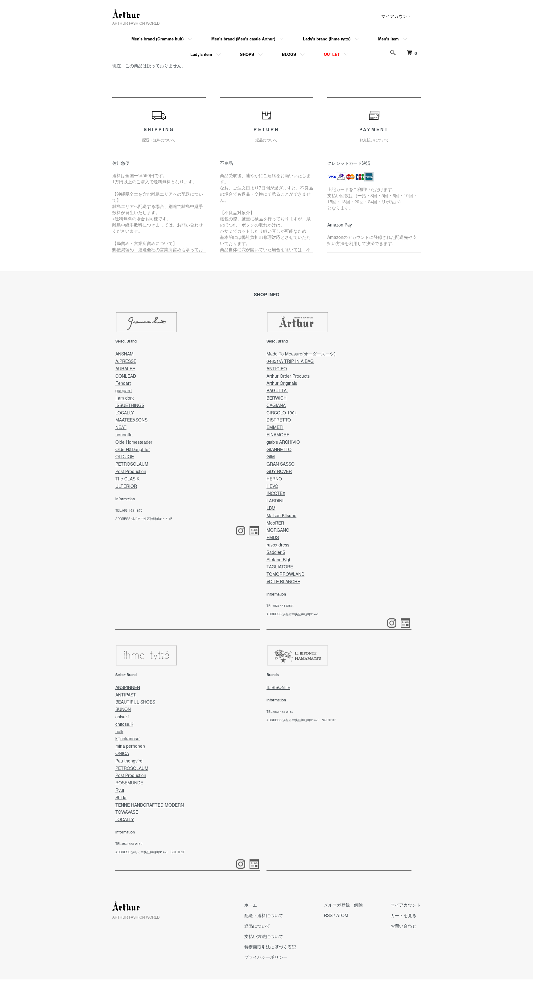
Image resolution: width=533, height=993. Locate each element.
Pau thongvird (129, 761)
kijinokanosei (127, 738)
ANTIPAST (125, 695)
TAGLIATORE (279, 566)
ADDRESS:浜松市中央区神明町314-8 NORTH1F (301, 720)
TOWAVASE (126, 812)
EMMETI (274, 427)
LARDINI (274, 500)
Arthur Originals (281, 383)
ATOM (342, 915)
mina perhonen (130, 746)
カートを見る (403, 915)
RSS (328, 915)
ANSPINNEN (127, 687)
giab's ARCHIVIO (283, 442)
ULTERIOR (126, 486)
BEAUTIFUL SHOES (135, 702)
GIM (270, 456)
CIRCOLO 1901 (281, 412)
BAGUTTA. (277, 390)
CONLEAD (125, 376)
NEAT (120, 427)
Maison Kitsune (281, 515)
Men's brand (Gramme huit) (157, 39)
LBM (270, 508)
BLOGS (289, 54)
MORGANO (277, 530)
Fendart (123, 383)
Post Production (130, 471)
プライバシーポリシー (265, 957)
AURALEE (125, 368)
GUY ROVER (279, 471)
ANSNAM (124, 354)
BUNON (123, 709)
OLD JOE (124, 456)
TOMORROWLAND (285, 574)
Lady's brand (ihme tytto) (326, 39)
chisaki (122, 716)
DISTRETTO (278, 420)
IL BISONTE (278, 687)
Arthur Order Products (288, 376)
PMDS (272, 537)
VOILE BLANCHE (283, 581)
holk (119, 731)
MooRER (275, 523)
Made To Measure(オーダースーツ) (301, 354)
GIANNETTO (278, 449)
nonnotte (124, 434)
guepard (123, 390)
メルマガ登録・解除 (343, 905)
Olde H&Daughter (132, 449)
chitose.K (124, 724)
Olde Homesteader (133, 442)
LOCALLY (124, 412)
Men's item (388, 39)
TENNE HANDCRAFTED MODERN (149, 805)
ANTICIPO (276, 368)
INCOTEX (275, 493)
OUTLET (332, 54)
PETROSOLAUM (131, 464)
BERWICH (276, 398)
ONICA (122, 753)
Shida (120, 797)
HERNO (274, 479)
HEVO (272, 486)
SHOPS (247, 54)
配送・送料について (263, 915)
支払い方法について (263, 936)
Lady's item (201, 54)
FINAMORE (277, 434)
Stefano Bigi (278, 559)
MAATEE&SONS (131, 420)
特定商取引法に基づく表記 (270, 947)
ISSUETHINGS (129, 405)
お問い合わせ (403, 926)
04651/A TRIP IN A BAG (290, 361)
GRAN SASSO (280, 464)
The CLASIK (127, 479)
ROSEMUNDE (129, 782)
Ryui (119, 790)
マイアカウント (396, 16)
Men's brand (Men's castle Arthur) (243, 39)
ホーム (250, 905)
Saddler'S (275, 552)
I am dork (124, 398)
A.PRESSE (125, 361)
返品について (257, 926)
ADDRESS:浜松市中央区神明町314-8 (292, 614)
